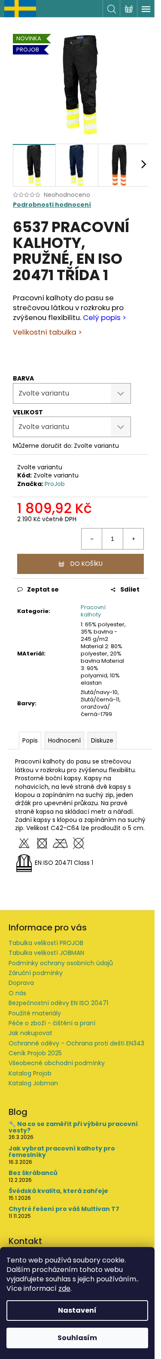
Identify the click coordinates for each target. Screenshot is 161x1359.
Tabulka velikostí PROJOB (46, 943)
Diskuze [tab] (102, 740)
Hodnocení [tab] (64, 740)
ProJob (55, 484)
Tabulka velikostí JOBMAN (46, 952)
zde (64, 1288)
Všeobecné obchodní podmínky (57, 1063)
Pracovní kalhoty (93, 611)
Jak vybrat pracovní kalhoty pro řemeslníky (62, 1152)
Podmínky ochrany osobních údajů (61, 963)
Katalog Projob (30, 1073)
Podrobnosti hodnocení (52, 205)
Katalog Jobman (33, 1083)
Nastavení (77, 1310)
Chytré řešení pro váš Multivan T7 (64, 1209)
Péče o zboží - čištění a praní (52, 1023)
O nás (17, 993)
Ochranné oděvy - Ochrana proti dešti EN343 (76, 1043)
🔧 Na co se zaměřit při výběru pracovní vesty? (73, 1127)
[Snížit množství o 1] (92, 538)
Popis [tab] (30, 740)
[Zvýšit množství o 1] (133, 538)
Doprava (21, 982)
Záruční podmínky (36, 973)
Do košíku (86, 563)
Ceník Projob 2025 (35, 1053)
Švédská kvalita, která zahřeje (58, 1191)
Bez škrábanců (33, 1173)
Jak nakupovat (30, 1033)
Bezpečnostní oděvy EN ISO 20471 (58, 1003)
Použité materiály (35, 1013)
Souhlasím (77, 1338)
